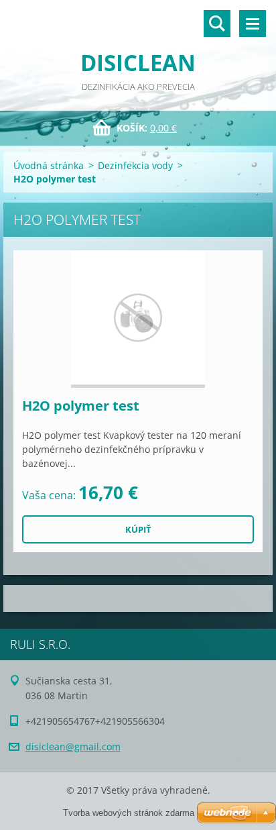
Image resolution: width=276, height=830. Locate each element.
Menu (252, 23)
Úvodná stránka (48, 165)
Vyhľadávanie (217, 23)
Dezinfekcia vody (135, 165)
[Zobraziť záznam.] (138, 319)
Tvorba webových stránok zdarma (128, 813)
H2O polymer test (80, 406)
